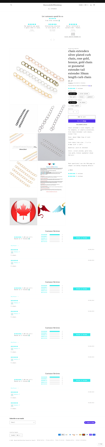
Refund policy (40, 440)
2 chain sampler (74, 105)
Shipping (70, 83)
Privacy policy (50, 440)
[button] (11, 5)
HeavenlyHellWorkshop (19, 440)
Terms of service (59, 440)
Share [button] (71, 170)
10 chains (73, 102)
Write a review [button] (81, 238)
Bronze (82, 97)
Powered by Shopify (31, 440)
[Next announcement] (94, 1)
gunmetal (90, 97)
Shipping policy (70, 440)
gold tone (73, 93)
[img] (52, 18)
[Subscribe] (33, 422)
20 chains (82, 102)
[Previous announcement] (10, 1)
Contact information (81, 440)
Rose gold (73, 97)
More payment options (81, 124)
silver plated (84, 93)
